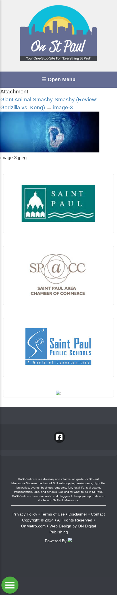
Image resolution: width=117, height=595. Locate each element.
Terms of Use (53, 514)
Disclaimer (77, 514)
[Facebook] (59, 437)
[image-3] (49, 150)
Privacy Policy (24, 514)
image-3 (63, 107)
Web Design (60, 526)
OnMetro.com (33, 526)
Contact (98, 514)
